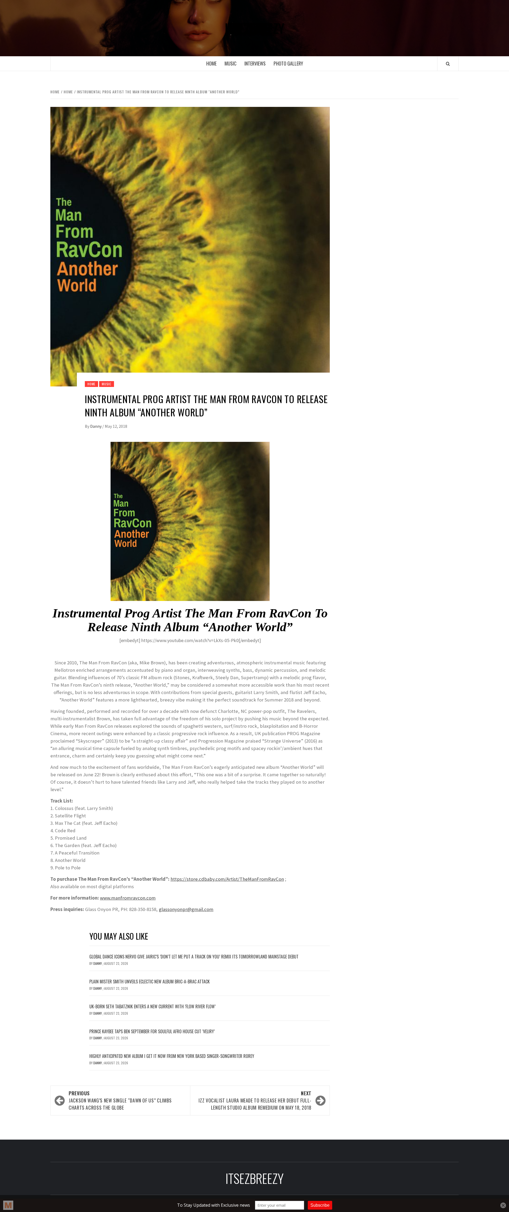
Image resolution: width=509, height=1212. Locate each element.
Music (230, 63)
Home (211, 63)
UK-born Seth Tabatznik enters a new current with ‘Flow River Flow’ (152, 1006)
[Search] (448, 63)
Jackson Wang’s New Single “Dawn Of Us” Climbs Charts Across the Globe (120, 1100)
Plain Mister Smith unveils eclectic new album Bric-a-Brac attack (149, 981)
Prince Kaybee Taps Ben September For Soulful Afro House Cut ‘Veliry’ (152, 1031)
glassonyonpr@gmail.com (186, 909)
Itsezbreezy (254, 28)
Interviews (255, 63)
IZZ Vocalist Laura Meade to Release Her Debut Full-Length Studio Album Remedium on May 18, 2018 (255, 1100)
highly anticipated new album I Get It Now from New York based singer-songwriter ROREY (171, 1056)
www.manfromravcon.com (128, 898)
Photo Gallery (288, 63)
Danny (96, 426)
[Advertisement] (402, 148)
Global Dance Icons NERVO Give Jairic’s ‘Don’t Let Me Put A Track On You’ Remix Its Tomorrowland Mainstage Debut (194, 956)
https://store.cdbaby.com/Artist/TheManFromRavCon (227, 879)
